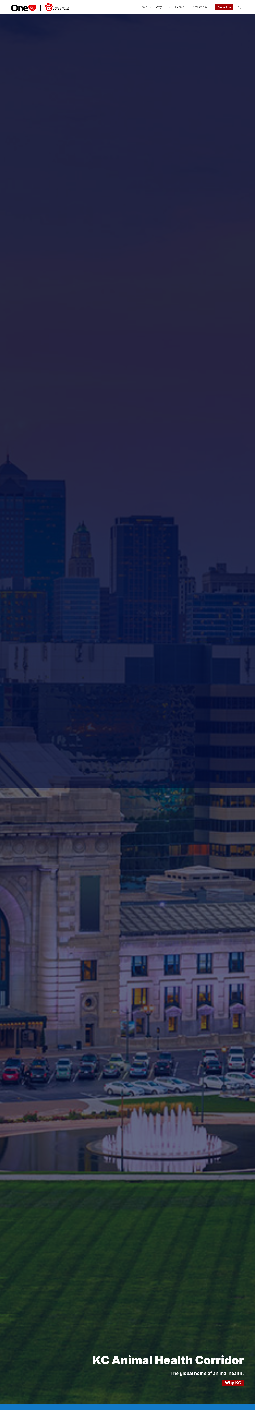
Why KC (161, 7)
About (143, 7)
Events (179, 7)
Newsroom (200, 7)
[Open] (239, 7)
